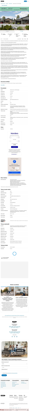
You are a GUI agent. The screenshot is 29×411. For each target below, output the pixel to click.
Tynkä (19, 332)
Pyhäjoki (12, 326)
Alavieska (15, 326)
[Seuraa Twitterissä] (14, 337)
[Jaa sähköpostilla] (27, 39)
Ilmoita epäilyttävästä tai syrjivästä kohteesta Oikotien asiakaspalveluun (14, 315)
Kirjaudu (25, 1)
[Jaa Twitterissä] (25, 39)
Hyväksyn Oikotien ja (10, 373)
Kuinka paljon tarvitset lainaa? (14, 135)
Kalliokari (17, 332)
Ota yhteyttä (13, 386)
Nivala (11, 327)
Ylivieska (18, 326)
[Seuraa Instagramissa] (17, 337)
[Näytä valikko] (28, 1)
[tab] (7, 31)
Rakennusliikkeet (14, 385)
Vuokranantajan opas (3, 385)
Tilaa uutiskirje (4, 375)
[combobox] (14, 367)
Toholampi (14, 327)
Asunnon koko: (13, 168)
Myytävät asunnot (3, 3)
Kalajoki (7, 3)
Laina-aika (14, 139)
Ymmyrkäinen (18, 331)
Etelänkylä (12, 331)
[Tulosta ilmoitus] (1, 39)
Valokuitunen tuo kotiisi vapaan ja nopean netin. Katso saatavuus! (19, 220)
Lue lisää (27, 409)
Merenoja (14, 332)
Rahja (10, 331)
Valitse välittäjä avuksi (3, 386)
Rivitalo (17, 36)
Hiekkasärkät (10, 3)
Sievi (19, 326)
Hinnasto (2, 387)
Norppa (12, 332)
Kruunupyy (17, 327)
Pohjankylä (15, 331)
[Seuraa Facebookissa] (12, 337)
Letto (10, 332)
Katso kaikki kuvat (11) (25, 12)
